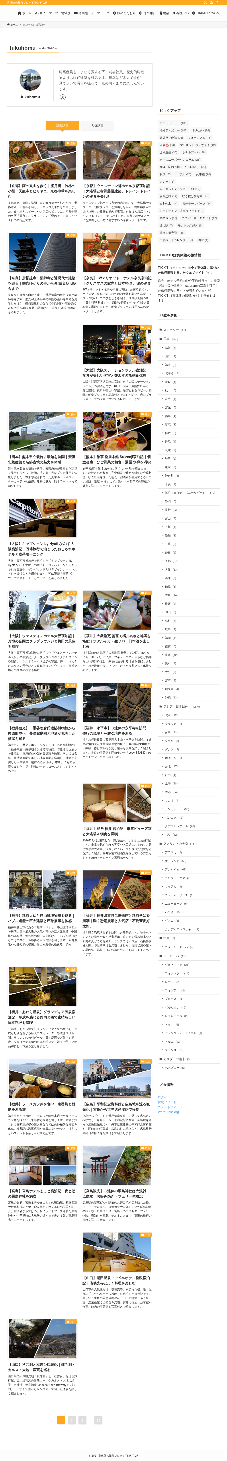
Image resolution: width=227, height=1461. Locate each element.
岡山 (170, 612)
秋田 (170, 390)
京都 (171, 561)
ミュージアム (199, 137)
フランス (174, 1050)
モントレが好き (190, 225)
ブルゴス (173, 999)
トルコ (172, 1041)
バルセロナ (175, 1007)
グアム (172, 920)
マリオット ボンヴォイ (198, 145)
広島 (170, 629)
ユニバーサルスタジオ (199, 218)
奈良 (170, 552)
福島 (170, 416)
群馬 (170, 441)
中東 (169, 938)
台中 (171, 732)
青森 (170, 382)
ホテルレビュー (173, 123)
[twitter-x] (205, 2)
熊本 (170, 663)
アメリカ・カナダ (180, 843)
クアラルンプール (180, 826)
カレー (167, 181)
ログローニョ (176, 1016)
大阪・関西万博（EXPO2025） (183, 167)
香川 (171, 595)
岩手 (170, 399)
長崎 (171, 655)
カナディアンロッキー (182, 929)
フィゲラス (175, 990)
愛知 (170, 535)
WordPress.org (168, 1112)
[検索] (217, 2)
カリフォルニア (177, 878)
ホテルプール (193, 152)
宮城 (170, 407)
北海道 (172, 373)
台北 (171, 766)
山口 (170, 356)
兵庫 (170, 578)
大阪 (171, 569)
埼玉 (170, 458)
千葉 (170, 484)
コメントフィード (170, 1107)
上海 (171, 783)
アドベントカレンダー (176, 240)
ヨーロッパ (175, 956)
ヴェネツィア (177, 964)
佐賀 (170, 646)
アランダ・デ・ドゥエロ (183, 1033)
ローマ (172, 981)
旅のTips (168, 218)
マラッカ (173, 724)
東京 (170, 467)
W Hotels (168, 203)
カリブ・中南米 (176, 1059)
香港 (171, 792)
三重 (170, 544)
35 (98, 1420)
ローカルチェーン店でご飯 (180, 189)
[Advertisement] (42, 360)
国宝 (203, 240)
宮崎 (170, 680)
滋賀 (170, 347)
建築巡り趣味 (171, 137)
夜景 (165, 174)
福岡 (171, 638)
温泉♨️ (167, 145)
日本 (170, 338)
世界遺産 (168, 152)
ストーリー (174, 329)
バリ (171, 834)
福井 (170, 365)
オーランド (175, 861)
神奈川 (172, 475)
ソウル (172, 741)
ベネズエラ (175, 1067)
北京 (171, 715)
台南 (170, 775)
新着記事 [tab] (62, 125)
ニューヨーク (176, 903)
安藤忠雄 (168, 196)
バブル (183, 174)
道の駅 (166, 225)
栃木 (170, 433)
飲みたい (201, 130)
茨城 (170, 450)
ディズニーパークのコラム (180, 159)
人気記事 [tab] (97, 125)
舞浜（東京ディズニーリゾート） (190, 492)
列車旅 (203, 174)
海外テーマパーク (196, 203)
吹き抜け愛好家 (195, 196)
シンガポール (177, 809)
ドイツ (172, 1024)
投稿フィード (167, 1102)
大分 (170, 672)
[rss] (211, 2)
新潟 (170, 424)
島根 (170, 620)
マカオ (172, 800)
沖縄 (171, 697)
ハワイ (172, 912)
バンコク (174, 817)
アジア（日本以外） (181, 706)
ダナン (172, 749)
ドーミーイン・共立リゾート (181, 211)
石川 (170, 527)
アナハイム (175, 869)
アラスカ (173, 852)
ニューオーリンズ (179, 895)
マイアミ (173, 886)
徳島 (170, 586)
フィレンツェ (177, 973)
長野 (171, 509)
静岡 (170, 501)
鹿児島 (172, 689)
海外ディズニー (173, 130)
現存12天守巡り (172, 232)
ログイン (164, 1097)
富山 (170, 518)
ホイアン (173, 758)
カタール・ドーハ (179, 947)
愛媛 (170, 603)
